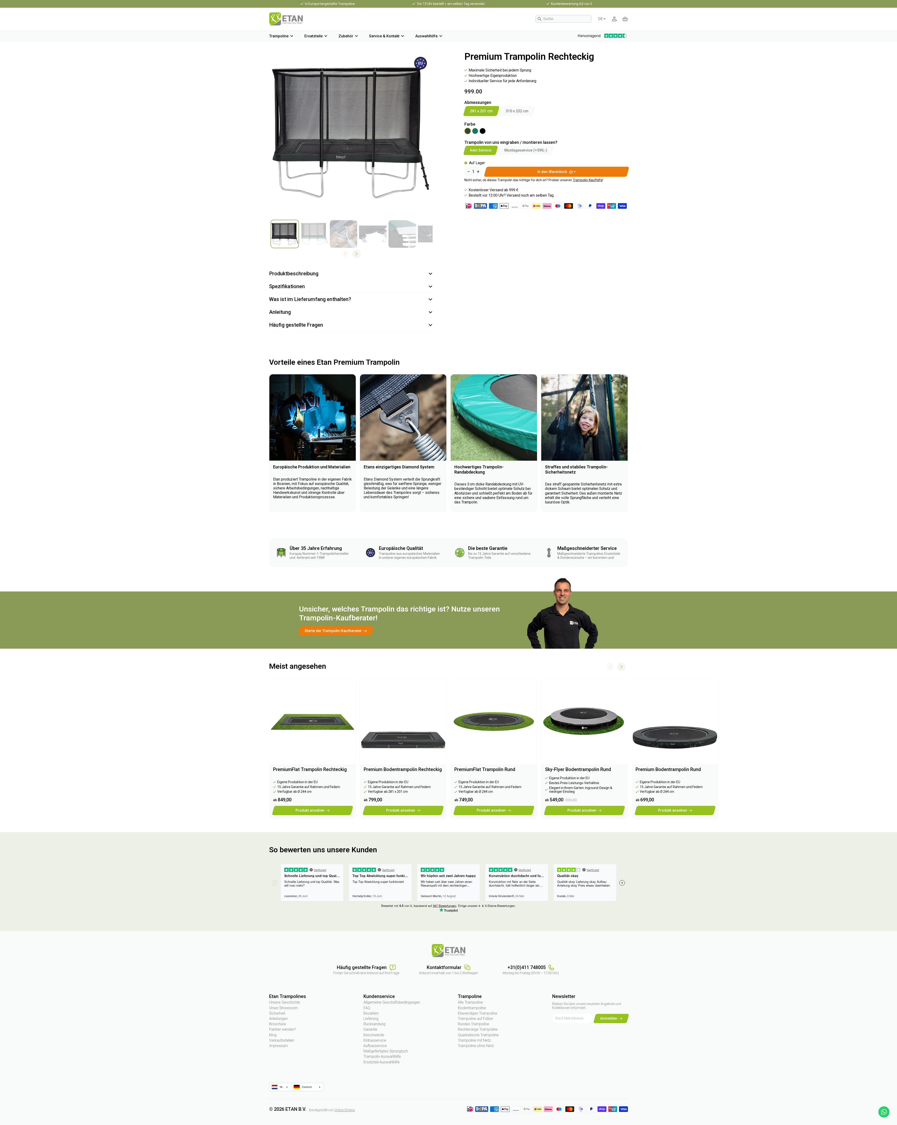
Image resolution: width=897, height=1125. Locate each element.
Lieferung (370, 1018)
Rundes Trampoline (473, 1024)
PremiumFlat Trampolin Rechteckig (310, 769)
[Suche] (539, 18)
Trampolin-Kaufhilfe (587, 180)
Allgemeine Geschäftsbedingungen (391, 1002)
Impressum (278, 1046)
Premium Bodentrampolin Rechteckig (403, 769)
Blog (273, 1035)
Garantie (370, 1029)
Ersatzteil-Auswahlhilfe (381, 1062)
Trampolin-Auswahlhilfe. (382, 1056)
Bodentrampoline (472, 1008)
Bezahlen (370, 1013)
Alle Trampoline (470, 1002)
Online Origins (345, 1110)
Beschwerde (373, 1035)
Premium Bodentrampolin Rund (668, 769)
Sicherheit (277, 1013)
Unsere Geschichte (284, 1002)
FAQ (366, 1008)
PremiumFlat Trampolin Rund (484, 769)
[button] (356, 254)
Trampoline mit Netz (474, 1040)
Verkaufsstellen (281, 1040)
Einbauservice (374, 1040)
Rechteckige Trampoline (478, 1029)
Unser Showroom (283, 1008)
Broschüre (277, 1024)
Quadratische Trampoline (478, 1035)
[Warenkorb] (625, 19)
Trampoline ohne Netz (476, 1046)
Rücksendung (374, 1024)
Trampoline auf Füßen (475, 1018)
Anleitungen (278, 1018)
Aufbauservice (375, 1046)
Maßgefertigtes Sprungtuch (385, 1051)
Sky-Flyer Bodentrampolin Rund (578, 769)
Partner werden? (282, 1029)
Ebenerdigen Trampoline (477, 1013)
